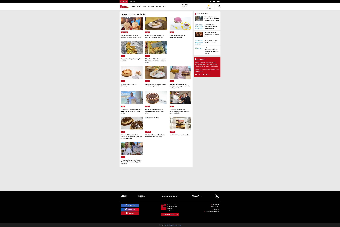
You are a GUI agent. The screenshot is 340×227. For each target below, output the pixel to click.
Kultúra (151, 6)
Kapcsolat (132, 1)
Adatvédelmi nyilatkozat (212, 211)
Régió (139, 6)
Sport (145, 6)
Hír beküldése (215, 207)
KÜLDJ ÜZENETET (203, 74)
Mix (164, 6)
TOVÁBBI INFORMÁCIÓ (169, 214)
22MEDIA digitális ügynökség (173, 225)
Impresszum (216, 205)
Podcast (158, 6)
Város (133, 6)
